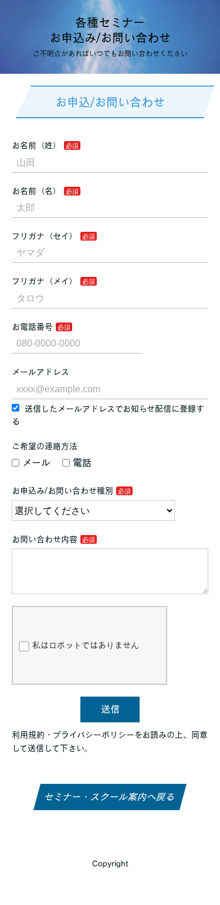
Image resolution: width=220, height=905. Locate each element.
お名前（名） (36, 191)
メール (36, 462)
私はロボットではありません (85, 645)
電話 (82, 462)
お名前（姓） (36, 145)
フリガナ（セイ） (44, 236)
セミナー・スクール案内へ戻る (110, 796)
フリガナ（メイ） (44, 281)
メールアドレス (40, 372)
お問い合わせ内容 (44, 539)
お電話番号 (32, 327)
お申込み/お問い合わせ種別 (62, 490)
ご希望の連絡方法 (44, 446)
